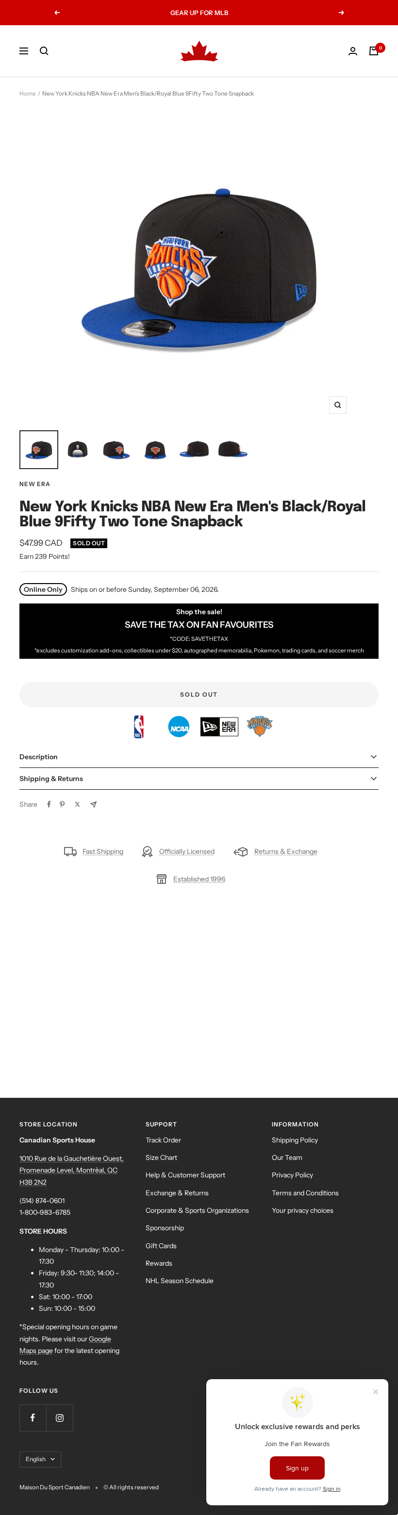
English (36, 1459)
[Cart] (374, 51)
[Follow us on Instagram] (59, 1417)
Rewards (159, 1263)
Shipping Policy (295, 1140)
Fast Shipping (103, 851)
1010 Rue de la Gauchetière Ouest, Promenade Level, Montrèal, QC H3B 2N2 (71, 1170)
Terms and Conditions (305, 1193)
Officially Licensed (187, 851)
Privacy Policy (292, 1175)
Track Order (163, 1140)
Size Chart (161, 1157)
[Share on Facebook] (49, 804)
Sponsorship (165, 1227)
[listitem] (139, 721)
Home (27, 93)
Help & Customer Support (185, 1175)
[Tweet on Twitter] (77, 804)
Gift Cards (161, 1245)
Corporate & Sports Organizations (197, 1210)
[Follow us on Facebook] (32, 1417)
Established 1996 (199, 879)
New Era (34, 484)
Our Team (287, 1157)
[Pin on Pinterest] (62, 804)
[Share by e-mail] (93, 804)
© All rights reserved (131, 1487)
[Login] (352, 51)
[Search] (44, 51)
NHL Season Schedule (180, 1280)
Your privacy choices (302, 1210)
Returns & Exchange (285, 851)
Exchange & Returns (177, 1193)
